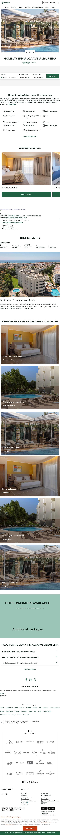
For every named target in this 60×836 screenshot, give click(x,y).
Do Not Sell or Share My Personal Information (50, 801)
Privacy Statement (9, 824)
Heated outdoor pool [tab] (52, 246)
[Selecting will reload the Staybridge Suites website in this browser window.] (30, 773)
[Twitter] (6, 793)
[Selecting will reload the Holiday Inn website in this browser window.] (40, 762)
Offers (47, 7)
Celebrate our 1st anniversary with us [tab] (5, 245)
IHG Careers (24, 795)
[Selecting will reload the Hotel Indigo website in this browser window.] (8, 752)
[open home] (2, 722)
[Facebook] (3, 793)
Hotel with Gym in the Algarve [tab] (27, 246)
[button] (57, 2)
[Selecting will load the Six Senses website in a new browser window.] (9, 741)
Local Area (27, 7)
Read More (12, 104)
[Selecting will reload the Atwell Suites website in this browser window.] (20, 773)
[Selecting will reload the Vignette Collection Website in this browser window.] (40, 741)
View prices (52, 76)
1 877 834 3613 (20, 809)
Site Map (43, 803)
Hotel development (26, 797)
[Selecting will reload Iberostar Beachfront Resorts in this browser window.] (51, 752)
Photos (53, 7)
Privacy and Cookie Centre (28, 800)
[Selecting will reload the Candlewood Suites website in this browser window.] (50, 773)
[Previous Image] (27, 52)
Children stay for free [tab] (16, 246)
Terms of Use (44, 799)
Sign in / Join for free (50, 2)
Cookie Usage (25, 804)
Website (2, 693)
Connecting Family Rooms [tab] (40, 246)
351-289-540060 (14, 215)
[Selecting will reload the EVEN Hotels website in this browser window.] (20, 762)
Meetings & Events (37, 7)
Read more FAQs (30, 669)
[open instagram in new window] (29, 679)
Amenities (14, 7)
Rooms (7, 7)
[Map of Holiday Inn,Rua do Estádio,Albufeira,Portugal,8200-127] (12, 209)
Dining (20, 7)
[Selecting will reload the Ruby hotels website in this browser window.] (34, 752)
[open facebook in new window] (25, 679)
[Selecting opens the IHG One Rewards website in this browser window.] (30, 781)
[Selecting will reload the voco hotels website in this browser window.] (25, 752)
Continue (30, 828)
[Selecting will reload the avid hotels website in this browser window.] (9, 773)
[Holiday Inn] (6, 3)
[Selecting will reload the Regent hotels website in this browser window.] (20, 741)
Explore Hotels (25, 799)
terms (4, 822)
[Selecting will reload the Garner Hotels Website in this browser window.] (50, 762)
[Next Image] (33, 52)
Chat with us (44, 797)
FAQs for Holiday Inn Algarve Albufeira (30, 644)
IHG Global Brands (46, 795)
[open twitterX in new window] (34, 679)
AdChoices (24, 802)
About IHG (23, 793)
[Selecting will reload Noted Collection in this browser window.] (17, 752)
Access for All (45, 793)
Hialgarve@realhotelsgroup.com (15, 217)
